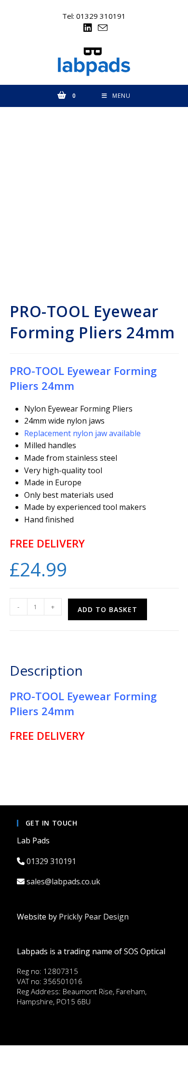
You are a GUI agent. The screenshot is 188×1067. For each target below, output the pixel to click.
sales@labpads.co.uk (64, 881)
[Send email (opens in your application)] (101, 28)
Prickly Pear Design (94, 916)
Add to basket (107, 609)
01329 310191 (52, 861)
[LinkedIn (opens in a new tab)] (88, 28)
